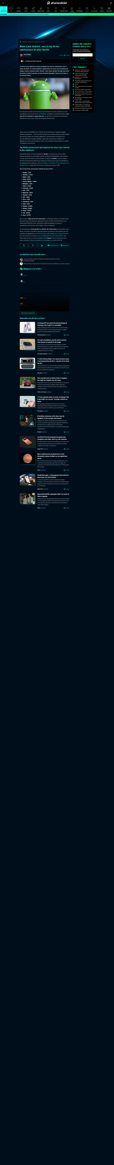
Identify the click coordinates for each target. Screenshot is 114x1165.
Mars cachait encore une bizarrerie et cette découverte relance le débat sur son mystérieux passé (52, 456)
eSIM (71, 11)
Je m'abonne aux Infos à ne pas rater (33, 61)
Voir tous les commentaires (28, 313)
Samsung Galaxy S (41, 335)
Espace (33, 11)
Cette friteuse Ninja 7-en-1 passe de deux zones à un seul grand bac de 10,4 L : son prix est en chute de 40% (53, 361)
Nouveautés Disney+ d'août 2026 (83, 92)
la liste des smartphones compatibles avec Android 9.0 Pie (45, 240)
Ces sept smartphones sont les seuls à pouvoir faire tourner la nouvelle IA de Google (51, 341)
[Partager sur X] (24, 245)
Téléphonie (4, 11)
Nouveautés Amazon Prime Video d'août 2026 (83, 94)
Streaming (79, 11)
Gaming (18, 11)
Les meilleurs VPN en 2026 (81, 110)
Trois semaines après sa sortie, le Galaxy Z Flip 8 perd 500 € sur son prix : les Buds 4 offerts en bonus (53, 399)
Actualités (94, 11)
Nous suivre (66, 245)
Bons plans (41, 11)
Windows (39, 432)
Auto (26, 11)
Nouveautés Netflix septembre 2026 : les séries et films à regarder (53, 495)
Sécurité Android (44, 14)
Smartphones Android (42, 354)
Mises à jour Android (19, 14)
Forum (102, 11)
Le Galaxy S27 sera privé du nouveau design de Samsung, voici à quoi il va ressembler (52, 324)
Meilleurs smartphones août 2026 (83, 108)
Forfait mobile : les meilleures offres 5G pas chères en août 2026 (83, 101)
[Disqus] (44, 292)
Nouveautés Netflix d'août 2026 (83, 90)
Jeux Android (11, 14)
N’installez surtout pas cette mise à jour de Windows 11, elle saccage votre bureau (50, 417)
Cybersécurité (64, 11)
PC (11, 11)
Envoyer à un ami (54, 245)
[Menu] (3, 3)
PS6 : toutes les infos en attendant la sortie (83, 87)
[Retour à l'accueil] (57, 3)
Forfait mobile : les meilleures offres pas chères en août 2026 (82, 105)
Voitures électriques (41, 392)
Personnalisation (28, 14)
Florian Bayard (27, 54)
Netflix (39, 508)
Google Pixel (40, 449)
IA (86, 11)
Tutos (48, 11)
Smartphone (40, 411)
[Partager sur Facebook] (33, 245)
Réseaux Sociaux (36, 14)
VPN (56, 11)
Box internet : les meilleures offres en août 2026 (83, 98)
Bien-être (109, 11)
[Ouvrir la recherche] (110, 3)
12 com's (61, 55)
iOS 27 (76, 84)
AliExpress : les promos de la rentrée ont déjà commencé (82, 70)
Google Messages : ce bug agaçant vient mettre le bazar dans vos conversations (53, 476)
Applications (31, 42)
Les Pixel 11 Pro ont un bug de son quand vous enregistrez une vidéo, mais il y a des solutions (52, 438)
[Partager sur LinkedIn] (42, 245)
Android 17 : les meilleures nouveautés (81, 77)
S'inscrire (82, 59)
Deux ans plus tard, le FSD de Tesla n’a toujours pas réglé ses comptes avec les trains (52, 379)
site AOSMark (42, 114)
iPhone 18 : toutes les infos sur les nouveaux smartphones (83, 81)
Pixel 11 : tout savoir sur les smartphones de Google (81, 74)
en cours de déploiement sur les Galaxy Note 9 (50, 236)
